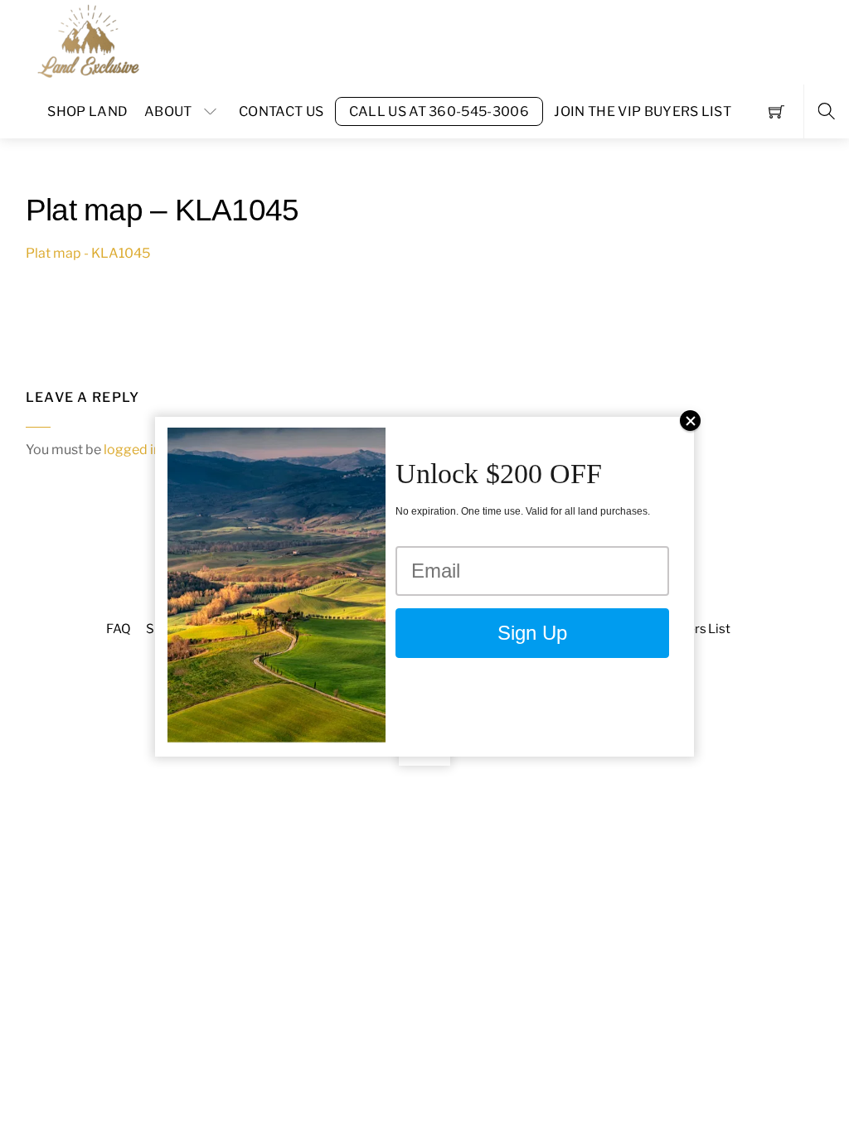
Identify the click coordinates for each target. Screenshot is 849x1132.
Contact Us (281, 111)
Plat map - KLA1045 (88, 253)
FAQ (118, 628)
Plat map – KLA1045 (162, 210)
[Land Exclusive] (85, 40)
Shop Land (87, 111)
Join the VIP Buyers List (642, 111)
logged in (132, 449)
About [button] (168, 111)
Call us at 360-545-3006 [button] (439, 111)
